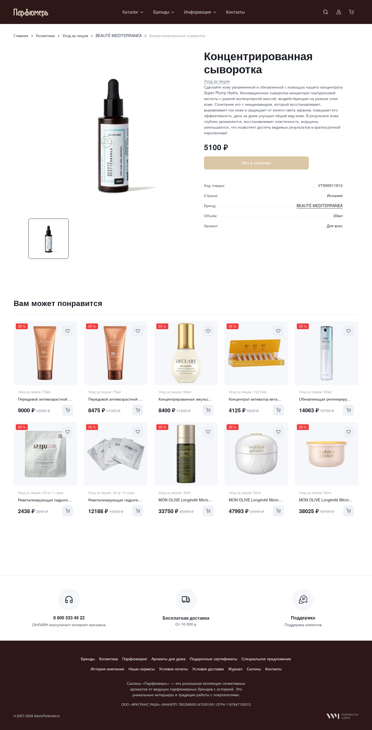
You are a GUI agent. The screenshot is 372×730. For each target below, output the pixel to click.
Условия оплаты (173, 668)
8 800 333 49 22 (69, 617)
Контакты (235, 12)
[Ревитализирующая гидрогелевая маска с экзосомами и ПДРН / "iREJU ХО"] (45, 454)
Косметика (45, 35)
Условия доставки (208, 668)
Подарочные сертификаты (213, 658)
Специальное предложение (266, 658)
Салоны (254, 668)
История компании (107, 668)
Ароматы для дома (168, 658)
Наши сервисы (142, 668)
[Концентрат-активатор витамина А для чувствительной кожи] (256, 353)
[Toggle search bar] (325, 12)
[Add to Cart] (67, 410)
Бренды (88, 658)
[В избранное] (67, 331)
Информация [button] (197, 12)
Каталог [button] (130, 12)
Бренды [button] (161, 12)
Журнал (235, 668)
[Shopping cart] (351, 12)
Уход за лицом (75, 35)
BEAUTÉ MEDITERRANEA (119, 35)
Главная (21, 35)
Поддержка (303, 617)
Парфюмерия (134, 658)
